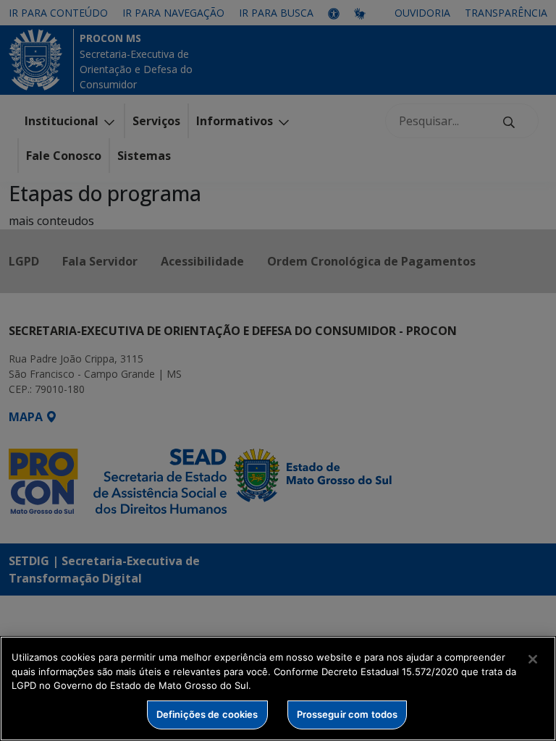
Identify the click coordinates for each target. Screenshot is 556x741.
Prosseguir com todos (347, 714)
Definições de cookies (207, 714)
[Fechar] (533, 659)
